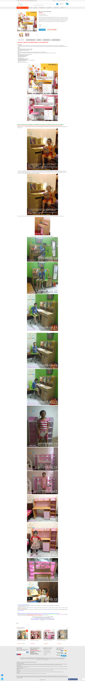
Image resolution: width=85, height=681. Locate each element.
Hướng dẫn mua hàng (47, 649)
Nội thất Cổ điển (56, 7)
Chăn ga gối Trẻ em (42, 7)
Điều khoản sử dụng (46, 659)
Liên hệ (67, 0)
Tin (65, 7)
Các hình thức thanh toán (47, 650)
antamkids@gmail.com (46, 615)
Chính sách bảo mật (39, 659)
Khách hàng (63, 0)
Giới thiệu (59, 0)
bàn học (24, 126)
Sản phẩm (35, 7)
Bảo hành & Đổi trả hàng (47, 652)
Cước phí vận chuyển (47, 651)
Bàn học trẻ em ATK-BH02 (35, 640)
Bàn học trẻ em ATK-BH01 (21, 640)
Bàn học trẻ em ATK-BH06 (48, 640)
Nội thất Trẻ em (49, 7)
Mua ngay (43, 29)
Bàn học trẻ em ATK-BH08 (61, 640)
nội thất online (46, 619)
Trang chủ (30, 7)
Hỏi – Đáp (45, 653)
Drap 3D (62, 7)
